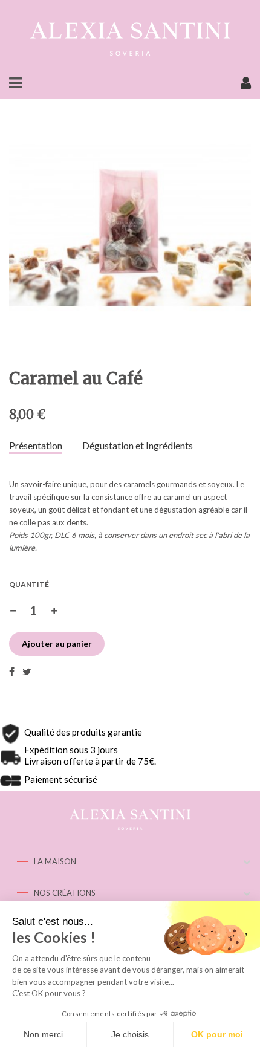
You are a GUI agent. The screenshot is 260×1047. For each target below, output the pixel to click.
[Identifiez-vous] (246, 85)
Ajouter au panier (57, 643)
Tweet (26, 671)
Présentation (35, 445)
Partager (12, 671)
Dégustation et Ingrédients (137, 445)
